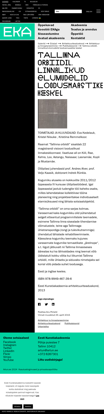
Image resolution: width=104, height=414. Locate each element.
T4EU (18, 18)
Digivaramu (6, 21)
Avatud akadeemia (51, 38)
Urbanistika (43, 326)
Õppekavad (46, 25)
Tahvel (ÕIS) (6, 5)
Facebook (9, 342)
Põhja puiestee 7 (49, 342)
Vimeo (7, 356)
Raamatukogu (17, 8)
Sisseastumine (48, 33)
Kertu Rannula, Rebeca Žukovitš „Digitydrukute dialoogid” (24, 411)
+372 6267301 (48, 354)
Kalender (16, 1)
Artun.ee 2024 (10, 369)
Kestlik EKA (14, 14)
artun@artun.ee (48, 350)
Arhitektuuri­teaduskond (49, 323)
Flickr (6, 353)
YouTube (8, 359)
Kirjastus (30, 8)
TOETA (26, 18)
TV (25, 1)
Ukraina (35, 18)
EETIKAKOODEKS (31, 11)
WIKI (27, 5)
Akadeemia (79, 25)
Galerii (4, 8)
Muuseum (33, 1)
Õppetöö (77, 33)
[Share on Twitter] (46, 304)
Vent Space (45, 11)
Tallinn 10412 (47, 346)
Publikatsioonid (72, 323)
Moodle (18, 5)
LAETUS (17, 21)
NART (4, 14)
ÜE (39, 8)
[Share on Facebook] (39, 304)
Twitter (7, 348)
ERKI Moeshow (43, 14)
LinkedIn (8, 351)
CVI (20, 11)
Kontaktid (78, 38)
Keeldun (28, 406)
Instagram (9, 345)
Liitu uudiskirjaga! (50, 359)
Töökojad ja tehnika (40, 5)
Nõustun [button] (17, 406)
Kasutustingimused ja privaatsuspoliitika (38, 369)
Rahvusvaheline (8, 11)
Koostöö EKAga (49, 29)
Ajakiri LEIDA (7, 18)
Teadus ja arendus (84, 29)
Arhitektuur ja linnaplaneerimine (53, 320)
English (89, 11)
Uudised (5, 1)
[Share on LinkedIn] (53, 304)
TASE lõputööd (28, 14)
